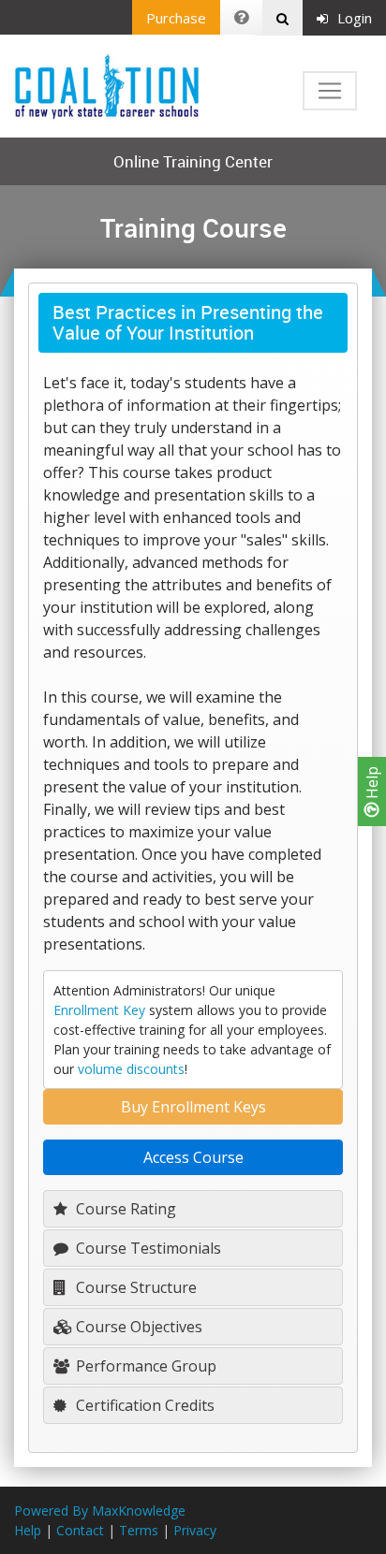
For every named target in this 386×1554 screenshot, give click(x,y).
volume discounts (131, 1069)
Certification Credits (143, 1405)
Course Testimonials (146, 1248)
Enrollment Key (99, 1010)
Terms (138, 1530)
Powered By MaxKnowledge (100, 1510)
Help (372, 784)
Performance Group (144, 1366)
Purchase (176, 17)
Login (354, 17)
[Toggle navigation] (330, 90)
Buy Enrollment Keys (193, 1107)
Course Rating (124, 1208)
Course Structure (134, 1287)
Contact (80, 1530)
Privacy (194, 1530)
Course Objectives (137, 1326)
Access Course (193, 1157)
